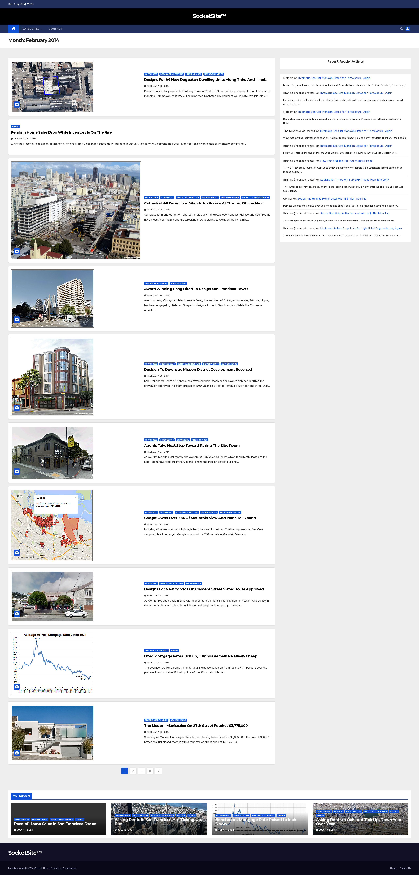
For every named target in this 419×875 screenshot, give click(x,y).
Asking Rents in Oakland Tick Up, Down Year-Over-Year (359, 821)
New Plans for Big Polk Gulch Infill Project (346, 160)
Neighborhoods (193, 74)
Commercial (167, 198)
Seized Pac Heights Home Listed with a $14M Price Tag (331, 198)
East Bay (338, 811)
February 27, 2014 (158, 452)
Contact (55, 28)
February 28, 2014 (158, 86)
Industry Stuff (211, 364)
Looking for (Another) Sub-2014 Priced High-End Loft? (354, 179)
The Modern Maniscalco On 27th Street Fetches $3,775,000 (196, 725)
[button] (401, 28)
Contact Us (405, 868)
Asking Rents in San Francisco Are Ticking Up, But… (158, 821)
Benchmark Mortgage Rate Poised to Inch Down (255, 821)
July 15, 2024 (25, 830)
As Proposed (151, 74)
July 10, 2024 (327, 830)
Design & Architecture (171, 74)
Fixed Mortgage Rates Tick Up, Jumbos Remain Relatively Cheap (200, 656)
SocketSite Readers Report (255, 198)
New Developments (213, 74)
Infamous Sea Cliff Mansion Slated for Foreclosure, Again (334, 78)
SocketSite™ (209, 16)
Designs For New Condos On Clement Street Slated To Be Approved (204, 589)
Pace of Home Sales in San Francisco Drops (55, 823)
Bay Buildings (151, 198)
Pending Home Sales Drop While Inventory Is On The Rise (61, 132)
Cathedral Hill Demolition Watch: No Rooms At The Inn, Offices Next (204, 203)
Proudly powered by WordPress (24, 868)
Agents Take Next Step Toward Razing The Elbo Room (192, 445)
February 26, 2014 (158, 732)
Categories (31, 28)
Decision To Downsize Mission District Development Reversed (198, 369)
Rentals (181, 815)
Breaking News (167, 364)
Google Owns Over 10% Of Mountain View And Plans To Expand (200, 518)
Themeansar (69, 868)
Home (393, 868)
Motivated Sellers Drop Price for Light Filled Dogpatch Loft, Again (361, 228)
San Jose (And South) (230, 512)
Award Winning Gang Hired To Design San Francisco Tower (196, 289)
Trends (15, 127)
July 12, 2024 (126, 830)
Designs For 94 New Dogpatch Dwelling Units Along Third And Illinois (205, 79)
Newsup (55, 868)
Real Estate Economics (156, 651)
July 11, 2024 (226, 830)
